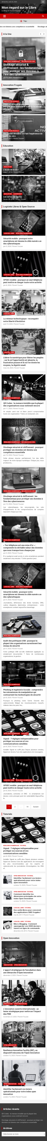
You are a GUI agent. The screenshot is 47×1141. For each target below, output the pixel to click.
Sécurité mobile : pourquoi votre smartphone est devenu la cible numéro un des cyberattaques (22, 241)
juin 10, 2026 (7, 78)
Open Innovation (20, 876)
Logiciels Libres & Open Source (19, 206)
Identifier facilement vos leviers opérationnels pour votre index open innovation (27, 880)
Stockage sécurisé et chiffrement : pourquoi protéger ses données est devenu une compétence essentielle (23, 449)
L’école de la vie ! (11, 170)
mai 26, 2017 (18, 915)
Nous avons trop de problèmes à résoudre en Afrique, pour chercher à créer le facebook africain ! (23, 106)
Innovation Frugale (12, 85)
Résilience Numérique (12, 61)
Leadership (17, 194)
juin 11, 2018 (7, 111)
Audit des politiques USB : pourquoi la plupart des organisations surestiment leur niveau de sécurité (22, 643)
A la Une (7, 34)
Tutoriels (7, 814)
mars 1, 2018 (7, 172)
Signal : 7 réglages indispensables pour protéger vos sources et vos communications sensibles (20, 741)
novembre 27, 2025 (10, 1017)
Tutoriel (25, 733)
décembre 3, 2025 (9, 975)
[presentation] (40, 34)
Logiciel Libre (9, 233)
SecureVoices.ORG (28, 61)
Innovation (8, 965)
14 (27, 807)
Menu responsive (43, 2)
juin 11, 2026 (7, 408)
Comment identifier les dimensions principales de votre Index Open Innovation (27, 896)
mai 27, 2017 (7, 138)
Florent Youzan (18, 78)
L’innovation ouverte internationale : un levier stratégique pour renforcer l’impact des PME (22, 1011)
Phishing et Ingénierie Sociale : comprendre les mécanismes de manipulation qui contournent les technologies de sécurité (23, 692)
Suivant (35, 807)
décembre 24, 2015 (20, 931)
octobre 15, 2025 (19, 885)
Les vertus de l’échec (12, 197)
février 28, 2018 (8, 199)
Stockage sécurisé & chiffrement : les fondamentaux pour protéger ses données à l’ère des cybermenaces (22, 69)
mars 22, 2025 (8, 368)
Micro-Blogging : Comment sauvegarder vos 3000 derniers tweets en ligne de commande (27, 926)
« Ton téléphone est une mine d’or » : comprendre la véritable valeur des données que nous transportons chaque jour (23, 547)
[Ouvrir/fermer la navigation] (4, 16)
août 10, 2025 (8, 324)
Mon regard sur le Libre (19, 7)
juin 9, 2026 (7, 246)
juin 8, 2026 (7, 285)
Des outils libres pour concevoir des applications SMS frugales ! (27, 911)
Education (8, 146)
